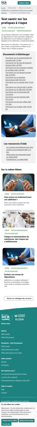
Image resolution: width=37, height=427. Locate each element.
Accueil (3, 8)
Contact (4, 393)
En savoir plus (6, 424)
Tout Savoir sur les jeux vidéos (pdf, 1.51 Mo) (18, 103)
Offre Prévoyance (7, 337)
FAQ (2, 389)
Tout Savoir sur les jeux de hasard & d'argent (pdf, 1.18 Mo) (18, 64)
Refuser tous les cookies (26, 420)
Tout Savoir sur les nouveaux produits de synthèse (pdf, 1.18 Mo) (19, 69)
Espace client (24, 3)
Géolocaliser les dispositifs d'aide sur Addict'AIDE (18, 156)
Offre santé (5, 346)
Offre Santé (5, 334)
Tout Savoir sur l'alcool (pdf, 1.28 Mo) (18, 87)
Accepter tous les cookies (9, 420)
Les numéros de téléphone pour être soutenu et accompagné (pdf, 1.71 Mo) (19, 149)
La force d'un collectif (9, 377)
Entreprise (5, 365)
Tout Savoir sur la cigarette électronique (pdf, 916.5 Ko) (15, 78)
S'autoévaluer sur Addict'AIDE (17, 159)
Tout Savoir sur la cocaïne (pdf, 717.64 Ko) (19, 83)
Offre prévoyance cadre (10, 350)
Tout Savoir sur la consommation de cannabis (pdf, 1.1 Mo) (18, 59)
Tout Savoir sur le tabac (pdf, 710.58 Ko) (18, 108)
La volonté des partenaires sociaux (14, 374)
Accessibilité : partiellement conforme (15, 401)
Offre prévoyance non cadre (11, 353)
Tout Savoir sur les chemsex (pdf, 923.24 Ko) (17, 98)
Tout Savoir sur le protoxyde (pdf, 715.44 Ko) (17, 93)
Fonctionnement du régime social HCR (15, 380)
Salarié (3, 362)
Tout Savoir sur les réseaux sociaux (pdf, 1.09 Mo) (18, 74)
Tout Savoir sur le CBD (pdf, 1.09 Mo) (18, 90)
